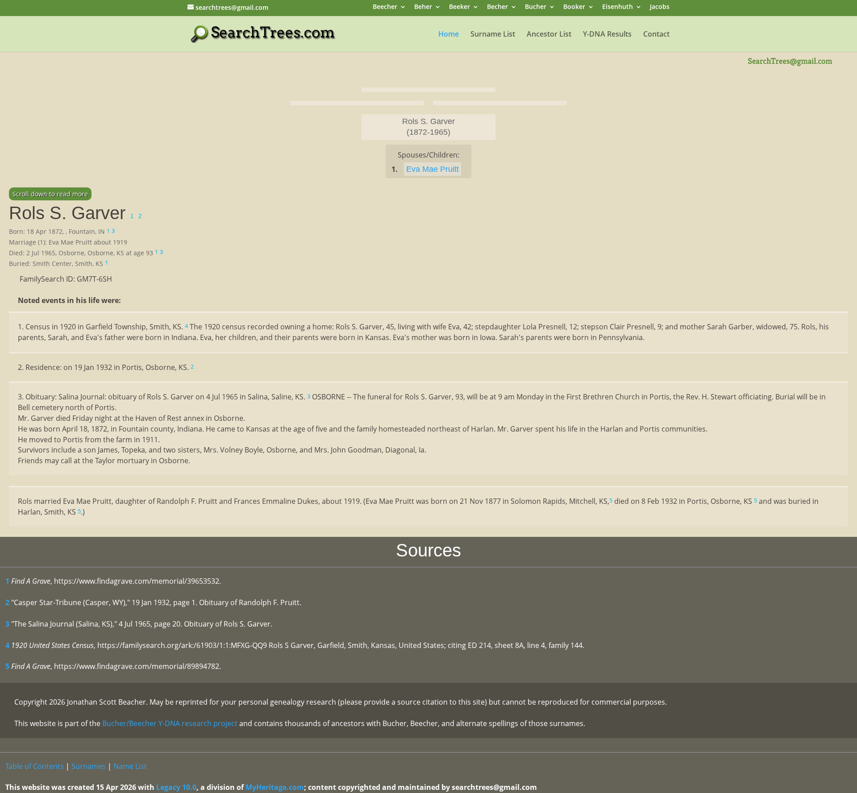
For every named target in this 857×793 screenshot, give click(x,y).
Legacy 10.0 (176, 787)
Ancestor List (549, 35)
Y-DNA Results (607, 35)
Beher (423, 7)
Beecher (385, 7)
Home (448, 35)
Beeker (459, 7)
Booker (574, 7)
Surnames (88, 766)
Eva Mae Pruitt (432, 169)
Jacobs (660, 7)
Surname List (492, 35)
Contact (656, 35)
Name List (130, 766)
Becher (497, 7)
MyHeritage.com (274, 787)
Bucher (535, 7)
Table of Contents (34, 766)
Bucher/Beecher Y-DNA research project (169, 723)
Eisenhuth (617, 7)
